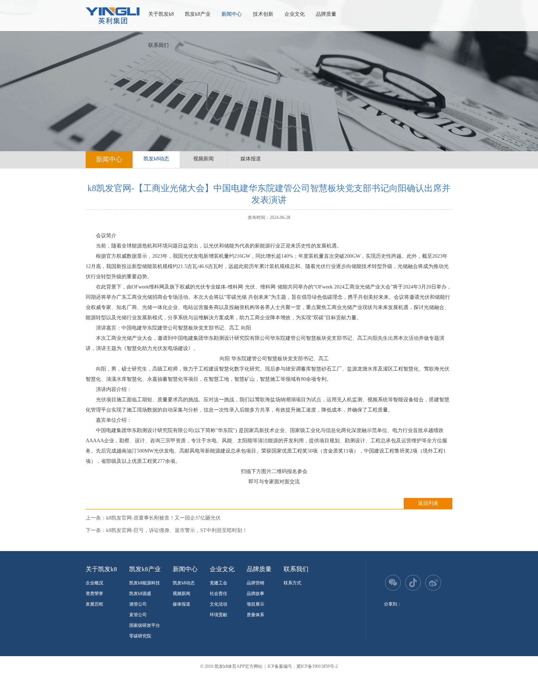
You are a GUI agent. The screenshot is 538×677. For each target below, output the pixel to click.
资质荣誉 (94, 593)
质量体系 (255, 614)
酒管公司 (138, 604)
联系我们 (158, 45)
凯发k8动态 (156, 158)
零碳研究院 (140, 636)
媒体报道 (250, 158)
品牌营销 (255, 582)
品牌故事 (255, 593)
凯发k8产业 (197, 14)
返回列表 (428, 503)
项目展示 (255, 604)
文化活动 (218, 604)
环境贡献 (218, 614)
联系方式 (292, 582)
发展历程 (94, 604)
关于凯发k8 (161, 14)
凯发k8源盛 (140, 593)
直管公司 (138, 614)
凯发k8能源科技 (144, 582)
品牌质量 (326, 14)
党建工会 (218, 582)
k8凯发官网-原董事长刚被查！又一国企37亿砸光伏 (163, 518)
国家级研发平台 (144, 625)
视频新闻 (203, 158)
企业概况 (94, 582)
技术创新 (263, 14)
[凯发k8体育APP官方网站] (112, 15)
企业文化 (294, 14)
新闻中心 (231, 14)
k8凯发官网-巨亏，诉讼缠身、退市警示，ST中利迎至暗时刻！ (176, 530)
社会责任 (218, 593)
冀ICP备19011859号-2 (317, 666)
